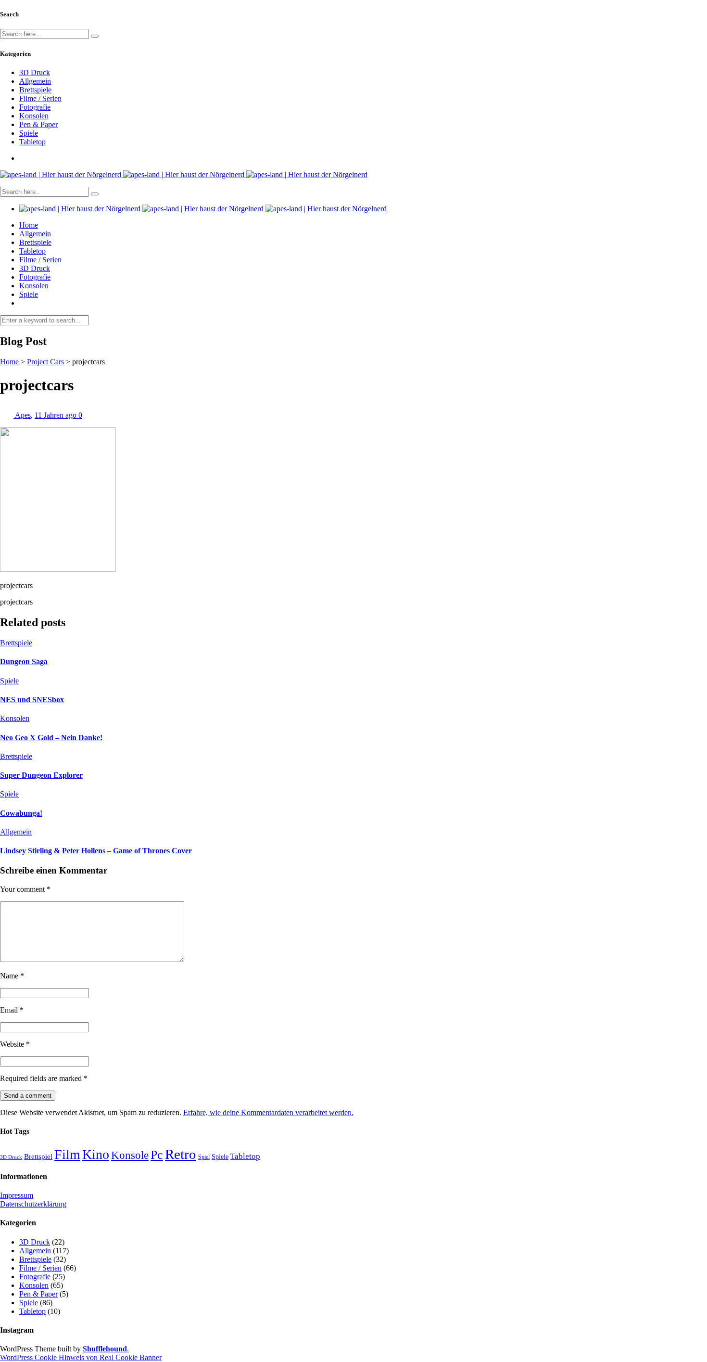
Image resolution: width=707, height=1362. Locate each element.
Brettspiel (38, 1156)
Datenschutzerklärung (33, 1204)
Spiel (204, 1157)
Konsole (130, 1155)
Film (67, 1154)
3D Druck (34, 72)
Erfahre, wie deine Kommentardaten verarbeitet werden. (268, 1112)
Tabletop (32, 142)
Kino (95, 1154)
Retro (180, 1154)
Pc (157, 1155)
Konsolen (34, 116)
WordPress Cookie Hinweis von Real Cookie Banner (81, 1357)
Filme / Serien (40, 98)
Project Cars (45, 362)
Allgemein (35, 81)
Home (28, 225)
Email (12, 1010)
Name (12, 976)
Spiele (28, 133)
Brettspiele (35, 90)
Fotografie (34, 107)
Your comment (25, 889)
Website (15, 1044)
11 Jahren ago (56, 415)
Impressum (16, 1195)
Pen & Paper (38, 124)
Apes (23, 415)
